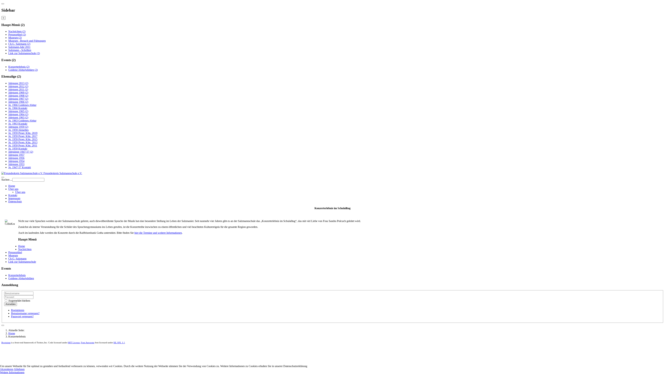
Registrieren (17, 310)
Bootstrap (6, 342)
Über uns (13, 189)
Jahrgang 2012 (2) (18, 86)
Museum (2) (15, 37)
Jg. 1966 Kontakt (17, 108)
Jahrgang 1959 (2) (18, 126)
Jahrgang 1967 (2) (18, 98)
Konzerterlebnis (17, 275)
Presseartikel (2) (17, 34)
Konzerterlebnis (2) (18, 66)
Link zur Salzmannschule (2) (24, 53)
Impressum (14, 198)
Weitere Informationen (12, 372)
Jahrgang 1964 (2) (18, 114)
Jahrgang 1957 (16, 154)
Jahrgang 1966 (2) (18, 101)
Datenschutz (15, 201)
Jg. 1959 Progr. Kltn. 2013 (22, 142)
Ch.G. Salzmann (17, 258)
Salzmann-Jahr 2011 (19, 47)
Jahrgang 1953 (16, 164)
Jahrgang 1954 (16, 161)
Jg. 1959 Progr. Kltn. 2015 (22, 139)
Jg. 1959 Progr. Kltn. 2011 (22, 145)
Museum (13, 255)
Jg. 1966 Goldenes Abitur (22, 105)
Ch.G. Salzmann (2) (19, 43)
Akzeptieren (6, 369)
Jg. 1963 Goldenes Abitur (22, 120)
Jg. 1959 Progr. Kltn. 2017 (22, 136)
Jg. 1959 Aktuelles (18, 129)
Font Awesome (87, 342)
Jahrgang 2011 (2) (18, 89)
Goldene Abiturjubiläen (21, 278)
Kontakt (12, 195)
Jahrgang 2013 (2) (18, 83)
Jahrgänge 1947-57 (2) (20, 151)
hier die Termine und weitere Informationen (158, 232)
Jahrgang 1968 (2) (18, 95)
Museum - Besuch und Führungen (27, 40)
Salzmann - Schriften (19, 50)
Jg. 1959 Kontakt (17, 148)
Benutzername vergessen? (25, 313)
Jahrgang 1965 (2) (18, 111)
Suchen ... (6, 179)
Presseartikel (15, 252)
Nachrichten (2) (16, 31)
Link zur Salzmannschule (22, 261)
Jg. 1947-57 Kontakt (19, 167)
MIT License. (74, 342)
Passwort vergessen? (22, 316)
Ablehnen (19, 369)
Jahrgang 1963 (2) (18, 117)
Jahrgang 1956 (16, 158)
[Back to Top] (2, 325)
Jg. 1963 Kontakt (17, 123)
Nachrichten (25, 249)
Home (11, 185)
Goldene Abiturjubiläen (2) (23, 69)
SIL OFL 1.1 (119, 342)
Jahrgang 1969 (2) (18, 92)
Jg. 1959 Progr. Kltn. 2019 (22, 133)
